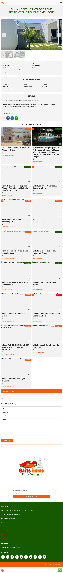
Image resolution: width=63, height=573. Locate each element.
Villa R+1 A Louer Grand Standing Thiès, (12, 220)
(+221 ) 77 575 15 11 (9, 395)
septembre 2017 (5, 530)
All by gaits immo (31, 496)
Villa (15, 63)
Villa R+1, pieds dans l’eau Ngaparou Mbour (44, 252)
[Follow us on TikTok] (12, 113)
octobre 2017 (4, 527)
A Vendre (43, 63)
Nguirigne (37, 65)
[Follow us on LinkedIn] (7, 113)
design (13, 547)
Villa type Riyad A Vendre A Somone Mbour (45, 187)
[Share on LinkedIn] (12, 118)
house (19, 547)
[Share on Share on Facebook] (8, 118)
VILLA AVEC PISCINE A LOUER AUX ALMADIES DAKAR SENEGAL (15, 347)
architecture (5, 547)
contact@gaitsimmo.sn (21, 490)
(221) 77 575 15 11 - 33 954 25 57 (12, 514)
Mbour (7, 65)
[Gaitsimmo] (2, 2)
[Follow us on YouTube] (9, 113)
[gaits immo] (31, 467)
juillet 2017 (4, 538)
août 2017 (3, 534)
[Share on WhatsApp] (16, 118)
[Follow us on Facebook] (4, 113)
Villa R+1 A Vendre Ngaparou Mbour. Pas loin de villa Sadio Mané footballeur (15, 188)
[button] (59, 35)
